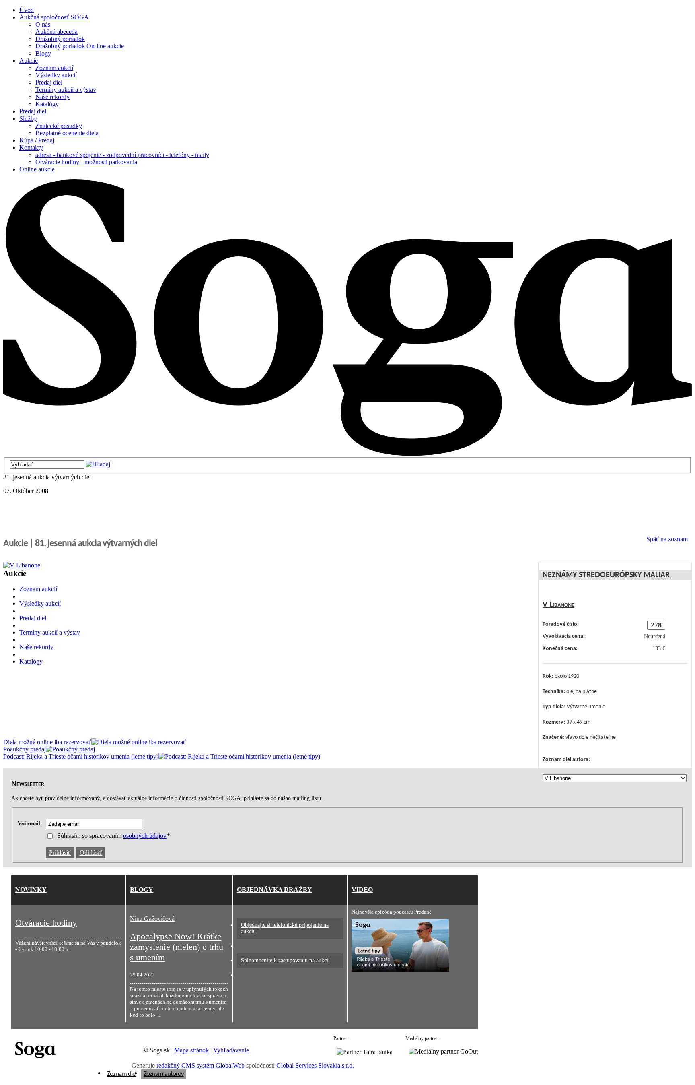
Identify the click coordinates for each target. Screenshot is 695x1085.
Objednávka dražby (274, 889)
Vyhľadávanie (231, 1050)
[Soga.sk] (347, 453)
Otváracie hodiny (46, 923)
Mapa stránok (191, 1050)
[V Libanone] (79, 565)
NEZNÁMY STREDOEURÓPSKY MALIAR (606, 575)
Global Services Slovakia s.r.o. (315, 1065)
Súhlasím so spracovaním (113, 835)
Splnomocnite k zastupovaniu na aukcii (285, 960)
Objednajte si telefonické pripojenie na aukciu (285, 928)
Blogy (141, 889)
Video (362, 889)
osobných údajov (145, 835)
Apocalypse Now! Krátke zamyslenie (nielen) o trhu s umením (176, 946)
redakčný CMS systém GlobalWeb (200, 1065)
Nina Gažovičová (152, 918)
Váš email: (30, 823)
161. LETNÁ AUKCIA (34, 678)
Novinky (31, 889)
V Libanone (558, 605)
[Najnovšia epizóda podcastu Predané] (400, 970)
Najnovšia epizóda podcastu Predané (392, 912)
